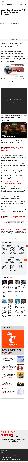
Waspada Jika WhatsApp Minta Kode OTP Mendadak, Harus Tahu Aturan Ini (17, 309)
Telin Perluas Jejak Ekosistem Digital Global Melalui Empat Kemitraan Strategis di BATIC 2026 (9, 366)
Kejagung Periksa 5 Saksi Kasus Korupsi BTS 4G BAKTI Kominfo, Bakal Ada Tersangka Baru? (7, 233)
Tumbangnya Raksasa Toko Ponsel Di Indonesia (10, 288)
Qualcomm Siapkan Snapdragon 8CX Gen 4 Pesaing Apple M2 (13, 217)
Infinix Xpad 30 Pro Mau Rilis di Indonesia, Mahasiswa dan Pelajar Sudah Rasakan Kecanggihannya (9, 358)
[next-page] (5, 273)
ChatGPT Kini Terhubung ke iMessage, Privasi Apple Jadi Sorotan (5, 264)
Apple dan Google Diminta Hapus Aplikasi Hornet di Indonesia (20, 264)
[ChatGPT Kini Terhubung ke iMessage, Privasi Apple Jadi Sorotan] (9, 260)
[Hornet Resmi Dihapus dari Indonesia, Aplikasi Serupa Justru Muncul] (13, 339)
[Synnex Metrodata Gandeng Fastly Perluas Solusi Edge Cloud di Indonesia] (23, 301)
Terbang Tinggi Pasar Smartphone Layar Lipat (23, 288)
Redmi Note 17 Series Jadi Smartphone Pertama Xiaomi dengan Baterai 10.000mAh (8, 390)
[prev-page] (3, 273)
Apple (9, 222)
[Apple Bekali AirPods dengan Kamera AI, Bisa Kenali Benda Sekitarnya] (17, 260)
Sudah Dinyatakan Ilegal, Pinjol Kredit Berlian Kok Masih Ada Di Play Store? (21, 232)
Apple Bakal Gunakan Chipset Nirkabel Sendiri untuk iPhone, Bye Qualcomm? (12, 149)
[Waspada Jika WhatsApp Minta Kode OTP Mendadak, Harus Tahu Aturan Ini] (17, 301)
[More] (15, 20)
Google (14, 222)
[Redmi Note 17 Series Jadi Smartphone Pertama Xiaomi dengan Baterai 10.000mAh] (20, 391)
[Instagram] (5, 435)
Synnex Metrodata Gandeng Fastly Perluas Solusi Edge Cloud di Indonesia (23, 309)
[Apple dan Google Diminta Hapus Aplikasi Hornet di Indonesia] (25, 260)
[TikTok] (7, 435)
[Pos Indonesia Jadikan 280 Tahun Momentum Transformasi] (17, 282)
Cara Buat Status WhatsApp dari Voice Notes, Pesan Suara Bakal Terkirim (13, 182)
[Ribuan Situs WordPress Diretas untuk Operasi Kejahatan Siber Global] (4, 282)
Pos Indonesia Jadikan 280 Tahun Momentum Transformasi (17, 290)
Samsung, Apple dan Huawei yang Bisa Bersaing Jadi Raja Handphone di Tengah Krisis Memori (13, 251)
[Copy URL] (12, 20)
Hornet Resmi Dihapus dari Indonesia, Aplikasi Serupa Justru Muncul (11, 350)
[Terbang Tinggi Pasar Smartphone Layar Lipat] (23, 282)
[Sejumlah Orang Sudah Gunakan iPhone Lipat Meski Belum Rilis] (8, 246)
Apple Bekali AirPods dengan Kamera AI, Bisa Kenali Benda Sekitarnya (13, 265)
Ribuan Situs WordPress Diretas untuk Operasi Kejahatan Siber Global (4, 290)
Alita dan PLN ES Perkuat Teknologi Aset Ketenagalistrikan (8, 382)
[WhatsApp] (9, 20)
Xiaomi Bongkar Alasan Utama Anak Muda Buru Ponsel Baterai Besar (10, 309)
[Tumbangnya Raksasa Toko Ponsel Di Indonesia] (10, 282)
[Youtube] (12, 435)
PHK (22, 222)
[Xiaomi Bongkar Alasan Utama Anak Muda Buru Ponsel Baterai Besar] (10, 301)
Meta (18, 222)
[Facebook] (2, 20)
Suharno (6, 17)
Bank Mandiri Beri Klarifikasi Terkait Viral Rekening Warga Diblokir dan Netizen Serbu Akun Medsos (4, 312)
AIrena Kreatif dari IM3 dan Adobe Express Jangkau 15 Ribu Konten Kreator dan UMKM (8, 374)
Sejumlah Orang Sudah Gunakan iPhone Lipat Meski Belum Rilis (4, 251)
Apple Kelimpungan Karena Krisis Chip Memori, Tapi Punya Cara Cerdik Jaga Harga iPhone (21, 251)
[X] (5, 20)
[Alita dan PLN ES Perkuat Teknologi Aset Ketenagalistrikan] (20, 383)
